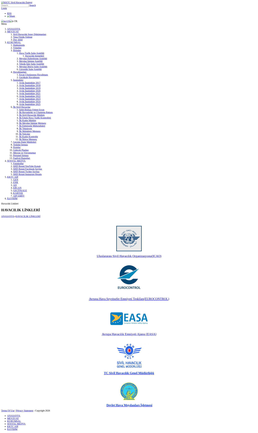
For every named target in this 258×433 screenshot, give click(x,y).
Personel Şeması (21, 155)
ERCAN (17, 188)
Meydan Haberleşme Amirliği (33, 58)
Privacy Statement (24, 410)
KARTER (18, 193)
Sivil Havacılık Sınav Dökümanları (29, 34)
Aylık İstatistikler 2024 (29, 101)
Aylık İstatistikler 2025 (29, 104)
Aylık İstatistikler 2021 (29, 93)
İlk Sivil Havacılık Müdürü (31, 115)
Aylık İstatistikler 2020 (29, 91)
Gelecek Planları (21, 150)
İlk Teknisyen (25, 128)
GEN (15, 179)
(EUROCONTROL (156, 298)
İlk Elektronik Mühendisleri (32, 126)
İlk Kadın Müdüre (27, 120)
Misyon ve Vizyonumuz (24, 153)
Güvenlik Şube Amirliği (30, 69)
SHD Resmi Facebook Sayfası (27, 169)
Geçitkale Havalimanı (29, 77)
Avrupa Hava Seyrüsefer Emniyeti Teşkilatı (116, 298)
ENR (15, 182)
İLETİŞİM (12, 198)
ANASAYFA (13, 29)
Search (32, 5)
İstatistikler (18, 80)
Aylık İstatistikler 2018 (29, 85)
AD (15, 185)
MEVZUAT (13, 31)
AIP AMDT (18, 196)
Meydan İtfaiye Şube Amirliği (33, 66)
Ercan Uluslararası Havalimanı (33, 74)
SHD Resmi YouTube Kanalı (27, 166)
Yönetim (17, 48)
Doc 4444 (18, 39)
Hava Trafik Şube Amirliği (31, 53)
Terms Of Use (7, 410)
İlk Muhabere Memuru (29, 131)
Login (4, 8)
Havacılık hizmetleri (34, 56)
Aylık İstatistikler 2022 (29, 96)
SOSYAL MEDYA (16, 161)
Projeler (16, 147)
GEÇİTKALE (20, 190)
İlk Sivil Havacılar (21, 107)
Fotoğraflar (18, 163)
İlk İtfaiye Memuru (28, 139)
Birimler (17, 50)
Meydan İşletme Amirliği (31, 61)
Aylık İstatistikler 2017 (29, 83)
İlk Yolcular (24, 134)
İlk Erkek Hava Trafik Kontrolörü (35, 118)
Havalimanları (19, 72)
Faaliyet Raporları (21, 158)
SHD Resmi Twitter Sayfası (26, 171)
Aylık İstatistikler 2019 (29, 88)
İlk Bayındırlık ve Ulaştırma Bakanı (36, 112)
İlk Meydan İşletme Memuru (32, 123)
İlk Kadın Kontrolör (28, 136)
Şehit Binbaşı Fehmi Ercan (31, 109)
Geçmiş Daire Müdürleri (24, 142)
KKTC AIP (12, 177)
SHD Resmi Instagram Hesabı (27, 174)
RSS (9, 13)
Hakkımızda (19, 45)
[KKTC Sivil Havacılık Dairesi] (16, 2)
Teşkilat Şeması (20, 144)
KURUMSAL (14, 42)
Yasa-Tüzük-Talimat (22, 37)
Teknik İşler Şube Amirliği (31, 64)
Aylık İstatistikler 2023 (29, 99)
